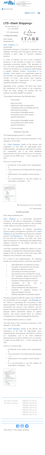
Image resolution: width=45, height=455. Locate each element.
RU (11, 9)
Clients (11, 19)
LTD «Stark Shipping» (24, 19)
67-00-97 (30, 13)
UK (5, 9)
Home (5, 19)
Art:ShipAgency (16, 236)
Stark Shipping (9, 45)
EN (8, 9)
